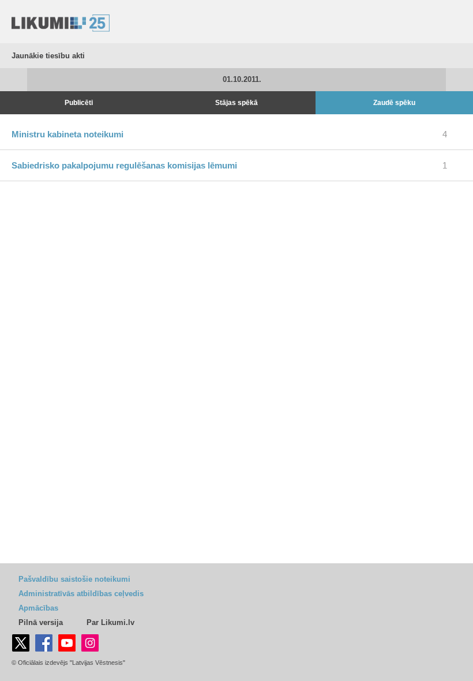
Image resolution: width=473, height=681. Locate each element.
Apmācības (38, 608)
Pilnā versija (40, 622)
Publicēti (79, 103)
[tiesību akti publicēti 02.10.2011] (459, 79)
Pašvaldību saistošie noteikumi (74, 579)
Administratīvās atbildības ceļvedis (81, 593)
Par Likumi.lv (110, 622)
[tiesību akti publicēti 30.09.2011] (13, 79)
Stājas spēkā (236, 103)
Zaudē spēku (394, 103)
